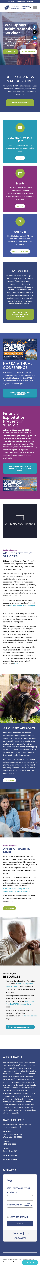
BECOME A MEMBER (28, 52)
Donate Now (21, 1)
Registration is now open (13, 383)
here (16, 664)
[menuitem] (11, 1)
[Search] (29, 7)
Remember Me (18, 1216)
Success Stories (30, 1016)
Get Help (30, 1)
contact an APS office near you (22, 605)
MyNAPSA (11, 1)
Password (13, 1204)
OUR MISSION (10, 52)
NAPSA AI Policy (10, 1159)
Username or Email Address (18, 1190)
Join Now (16, 1233)
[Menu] (34, 7)
